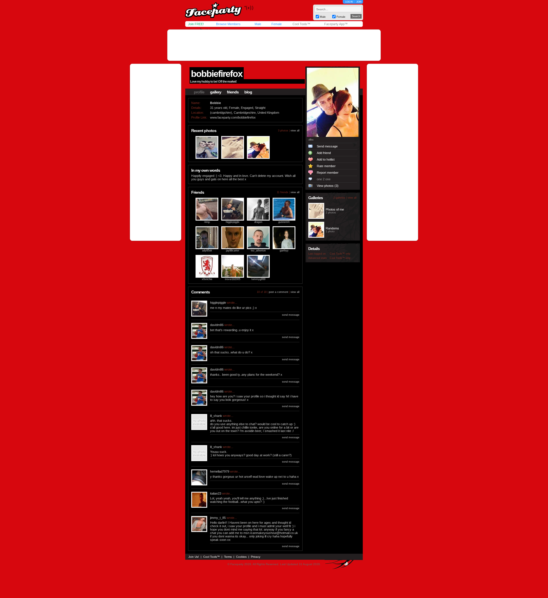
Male (258, 24)
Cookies (241, 556)
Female (276, 24)
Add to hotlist (326, 159)
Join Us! (193, 556)
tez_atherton (258, 250)
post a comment (278, 292)
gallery (215, 92)
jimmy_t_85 (218, 517)
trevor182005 (232, 279)
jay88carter (232, 250)
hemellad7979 (219, 471)
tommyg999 (258, 279)
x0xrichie (207, 279)
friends (233, 92)
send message (290, 314)
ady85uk (207, 250)
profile (199, 92)
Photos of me (335, 209)
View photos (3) (328, 185)
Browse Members (228, 24)
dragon (258, 222)
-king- (207, 222)
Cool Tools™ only (340, 253)
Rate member (326, 166)
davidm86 (216, 325)
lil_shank (216, 415)
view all (295, 130)
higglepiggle (232, 222)
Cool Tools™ (301, 24)
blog (248, 92)
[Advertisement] (274, 45)
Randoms (332, 228)
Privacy (255, 556)
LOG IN (349, 2)
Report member (328, 172)
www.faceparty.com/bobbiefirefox (233, 117)
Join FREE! (196, 24)
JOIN (359, 2)
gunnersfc (284, 222)
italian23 (215, 493)
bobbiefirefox (216, 74)
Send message (327, 146)
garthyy (284, 250)
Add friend (324, 153)
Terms (228, 556)
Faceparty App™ (336, 24)
